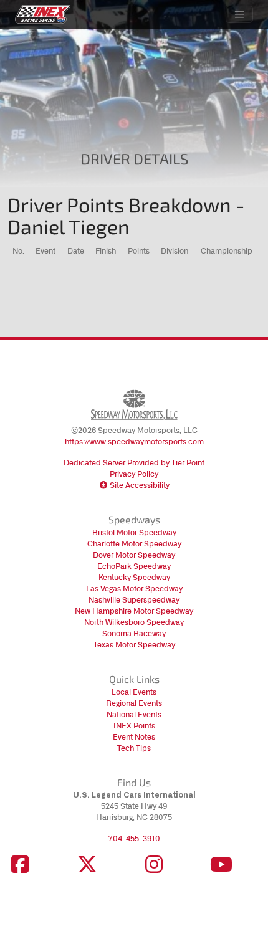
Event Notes (134, 736)
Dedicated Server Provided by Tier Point (134, 462)
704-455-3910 (134, 838)
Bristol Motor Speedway (134, 532)
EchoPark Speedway (134, 566)
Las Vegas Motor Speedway (134, 588)
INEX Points (134, 725)
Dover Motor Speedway (134, 555)
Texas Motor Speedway (134, 644)
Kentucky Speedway (134, 577)
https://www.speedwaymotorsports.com (134, 441)
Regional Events (134, 703)
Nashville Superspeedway (134, 599)
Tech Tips (134, 748)
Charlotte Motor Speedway (134, 543)
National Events (134, 714)
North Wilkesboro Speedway (134, 622)
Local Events (134, 692)
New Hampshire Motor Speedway (134, 611)
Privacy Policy (134, 474)
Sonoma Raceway (134, 633)
